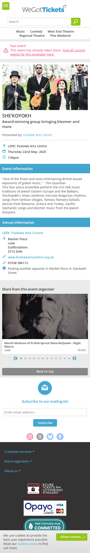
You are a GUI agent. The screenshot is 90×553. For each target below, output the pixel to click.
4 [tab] (34, 358)
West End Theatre (61, 31)
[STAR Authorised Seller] (45, 497)
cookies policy (28, 544)
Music (20, 31)
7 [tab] (47, 358)
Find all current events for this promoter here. (47, 52)
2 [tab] (25, 358)
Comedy (36, 31)
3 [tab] (30, 358)
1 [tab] (21, 358)
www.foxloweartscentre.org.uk (31, 257)
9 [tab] (56, 358)
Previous (15, 358)
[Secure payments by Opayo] (45, 515)
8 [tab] (51, 358)
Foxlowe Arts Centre (37, 135)
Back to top (45, 371)
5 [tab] (38, 358)
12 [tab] (69, 358)
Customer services (17, 451)
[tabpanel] (45, 323)
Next (74, 358)
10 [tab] (60, 358)
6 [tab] (43, 358)
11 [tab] (65, 358)
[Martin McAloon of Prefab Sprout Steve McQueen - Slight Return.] (45, 316)
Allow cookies (71, 537)
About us (11, 471)
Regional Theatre (32, 35)
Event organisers (16, 461)
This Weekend (60, 35)
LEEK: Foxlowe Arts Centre (22, 233)
